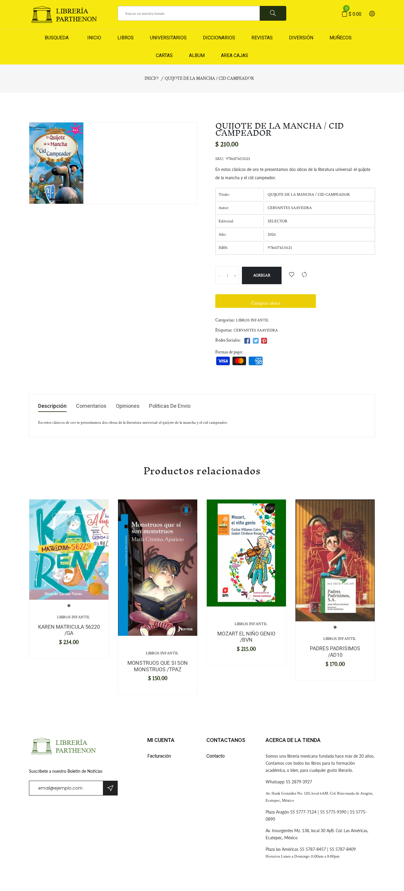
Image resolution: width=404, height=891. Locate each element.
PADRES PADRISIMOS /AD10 (335, 651)
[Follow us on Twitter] (255, 341)
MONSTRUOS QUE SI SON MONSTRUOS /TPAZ (157, 666)
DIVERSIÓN (301, 38)
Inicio (152, 78)
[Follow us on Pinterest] (264, 341)
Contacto (215, 756)
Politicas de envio (169, 406)
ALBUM (197, 55)
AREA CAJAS (234, 55)
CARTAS (164, 55)
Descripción (52, 406)
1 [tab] (68, 605)
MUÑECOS (340, 38)
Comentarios (91, 406)
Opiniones (128, 406)
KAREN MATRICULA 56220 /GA (69, 630)
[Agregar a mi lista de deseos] (291, 275)
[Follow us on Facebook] (247, 341)
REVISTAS (262, 38)
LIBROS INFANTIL (252, 320)
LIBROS (125, 38)
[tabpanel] (69, 549)
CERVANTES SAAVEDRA (256, 330)
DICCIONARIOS (219, 38)
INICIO (93, 38)
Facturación (159, 756)
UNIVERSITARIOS (168, 38)
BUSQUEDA (57, 38)
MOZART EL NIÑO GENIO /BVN (246, 636)
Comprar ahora (265, 303)
